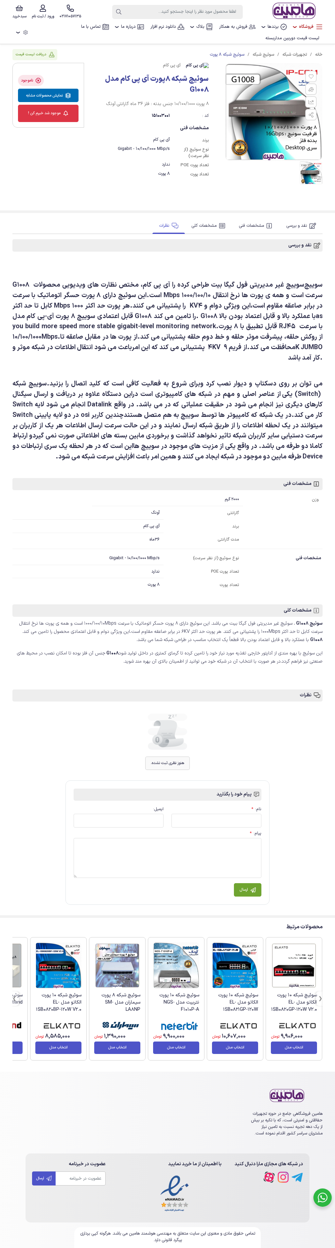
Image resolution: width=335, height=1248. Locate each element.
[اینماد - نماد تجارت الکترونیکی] (174, 1193)
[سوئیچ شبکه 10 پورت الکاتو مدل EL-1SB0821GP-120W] (235, 965)
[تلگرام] (297, 1177)
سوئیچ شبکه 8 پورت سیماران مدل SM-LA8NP (120, 1002)
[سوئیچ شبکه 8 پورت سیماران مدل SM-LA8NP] (117, 965)
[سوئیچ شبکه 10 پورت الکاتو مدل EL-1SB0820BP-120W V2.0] (58, 965)
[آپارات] (269, 1177)
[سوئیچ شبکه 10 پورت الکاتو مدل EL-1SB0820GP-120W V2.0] (294, 965)
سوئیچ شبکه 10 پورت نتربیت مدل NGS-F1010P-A (179, 1002)
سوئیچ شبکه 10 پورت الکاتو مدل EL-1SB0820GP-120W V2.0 (294, 1002)
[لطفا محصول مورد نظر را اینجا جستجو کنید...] (119, 12)
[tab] (301, 226)
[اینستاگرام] (283, 1177)
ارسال (40, 1178)
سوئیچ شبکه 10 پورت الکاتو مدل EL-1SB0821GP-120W (238, 1002)
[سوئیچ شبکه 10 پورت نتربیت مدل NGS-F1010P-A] (176, 965)
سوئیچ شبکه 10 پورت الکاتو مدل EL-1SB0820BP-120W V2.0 (58, 1002)
